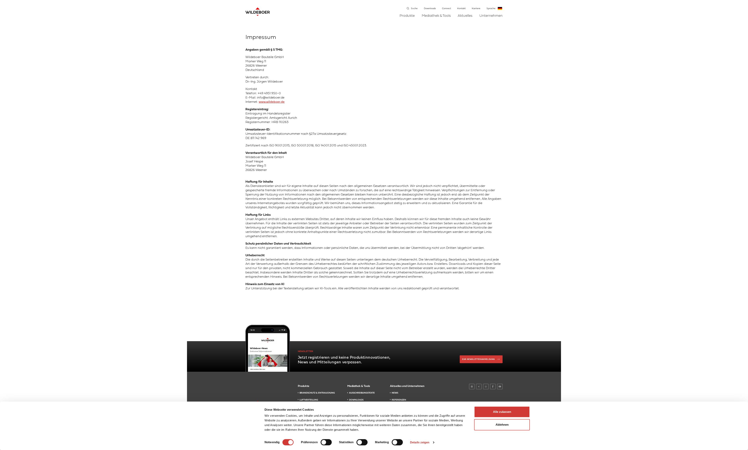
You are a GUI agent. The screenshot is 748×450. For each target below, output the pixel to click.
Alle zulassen (502, 411)
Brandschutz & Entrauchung (317, 393)
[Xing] (479, 386)
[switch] (326, 442)
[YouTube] (500, 386)
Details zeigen (419, 442)
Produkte (407, 16)
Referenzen (399, 400)
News (395, 393)
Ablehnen (502, 424)
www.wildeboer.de (272, 102)
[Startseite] (257, 11)
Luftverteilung (309, 400)
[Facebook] (493, 386)
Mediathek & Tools (436, 16)
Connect (446, 9)
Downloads (430, 9)
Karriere (476, 9)
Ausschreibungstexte (362, 393)
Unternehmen (491, 16)
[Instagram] (486, 386)
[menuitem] (407, 18)
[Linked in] (472, 386)
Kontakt (461, 9)
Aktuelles (465, 16)
